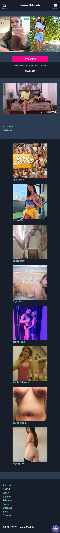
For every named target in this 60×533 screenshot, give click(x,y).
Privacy (7, 500)
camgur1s (18, 260)
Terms (7, 496)
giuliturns (18, 179)
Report (7, 485)
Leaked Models (30, 5)
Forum (6, 504)
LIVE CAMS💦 (30, 59)
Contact (7, 515)
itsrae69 (18, 220)
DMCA (6, 489)
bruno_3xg (19, 341)
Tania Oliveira (21, 382)
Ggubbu (17, 301)
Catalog (7, 507)
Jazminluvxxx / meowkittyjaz (30, 65)
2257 (6, 492)
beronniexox (20, 422)
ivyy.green (19, 463)
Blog (5, 511)
